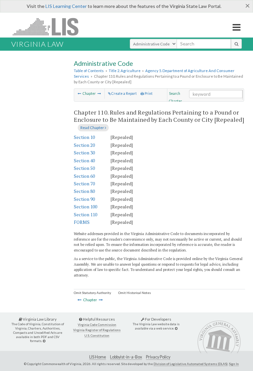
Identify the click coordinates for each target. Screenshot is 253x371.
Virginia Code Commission (97, 325)
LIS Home (97, 357)
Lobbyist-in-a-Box (126, 357)
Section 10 (84, 137)
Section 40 (84, 160)
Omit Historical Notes (134, 293)
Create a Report (124, 93)
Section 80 (84, 191)
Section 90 (84, 199)
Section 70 (84, 183)
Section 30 (84, 152)
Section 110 (85, 214)
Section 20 (84, 145)
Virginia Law (37, 44)
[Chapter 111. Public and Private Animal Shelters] (99, 93)
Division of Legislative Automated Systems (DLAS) (191, 364)
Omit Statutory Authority (92, 293)
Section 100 (85, 206)
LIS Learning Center (66, 6)
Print (148, 93)
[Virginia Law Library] (44, 341)
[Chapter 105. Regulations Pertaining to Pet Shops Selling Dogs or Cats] (79, 93)
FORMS (82, 222)
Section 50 (84, 168)
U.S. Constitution (96, 335)
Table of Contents (89, 70)
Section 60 (84, 176)
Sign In (234, 364)
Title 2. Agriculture (125, 70)
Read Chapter (92, 127)
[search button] (236, 44)
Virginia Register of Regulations (97, 330)
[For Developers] (176, 328)
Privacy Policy (158, 357)
